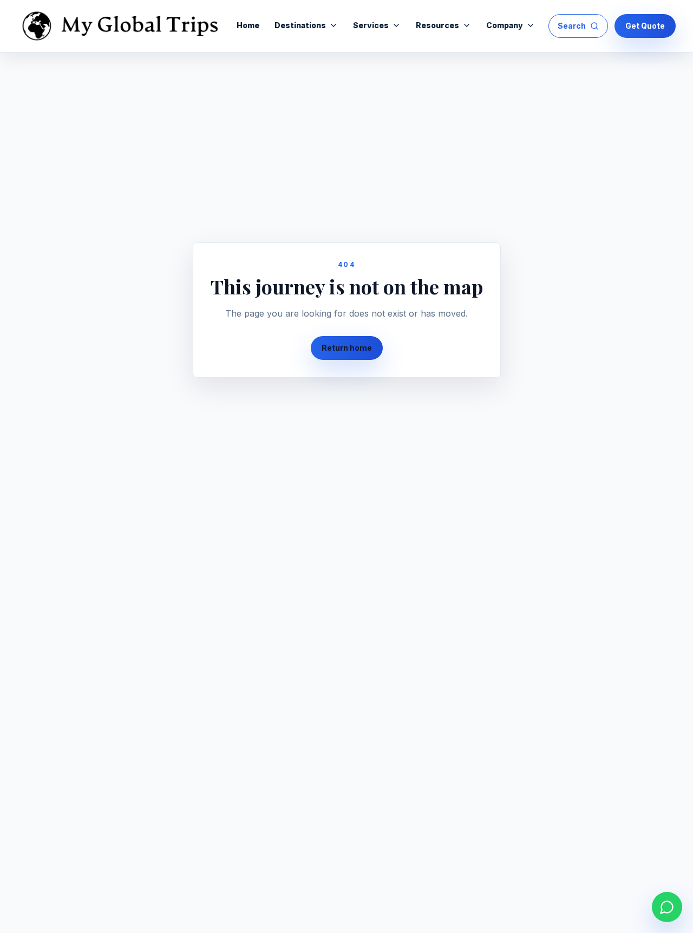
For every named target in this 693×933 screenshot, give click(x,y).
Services (371, 25)
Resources (437, 25)
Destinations (300, 25)
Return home (347, 347)
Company (504, 25)
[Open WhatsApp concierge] (667, 907)
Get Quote (645, 25)
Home (248, 25)
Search (572, 25)
